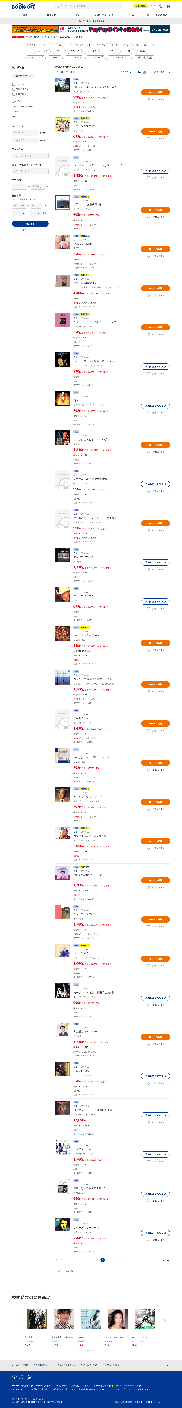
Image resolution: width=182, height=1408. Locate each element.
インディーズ (96, 57)
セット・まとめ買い (157, 15)
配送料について (43, 1365)
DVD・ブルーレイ (104, 15)
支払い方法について (67, 1365)
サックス (108, 51)
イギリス (92, 51)
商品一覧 (69, 1271)
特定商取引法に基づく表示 (64, 1389)
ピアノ (49, 45)
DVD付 (59, 51)
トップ (58, 1271)
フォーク (55, 57)
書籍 (25, 15)
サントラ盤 (42, 51)
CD (77, 15)
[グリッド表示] (144, 72)
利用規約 (86, 1386)
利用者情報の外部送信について (92, 1389)
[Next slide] (164, 1322)
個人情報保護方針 (101, 1386)
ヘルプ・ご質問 (21, 1365)
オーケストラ (144, 45)
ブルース (75, 51)
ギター (34, 45)
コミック (51, 15)
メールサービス (90, 1365)
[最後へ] (168, 1259)
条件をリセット (30, 230)
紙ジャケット (84, 45)
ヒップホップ (36, 57)
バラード (64, 45)
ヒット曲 (125, 51)
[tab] (88, 1350)
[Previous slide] (17, 1322)
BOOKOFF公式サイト (21, 1386)
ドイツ (102, 45)
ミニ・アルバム (121, 45)
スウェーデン (74, 57)
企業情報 (40, 1386)
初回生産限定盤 (144, 57)
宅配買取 (140, 6)
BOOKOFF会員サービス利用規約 (63, 1386)
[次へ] (164, 1259)
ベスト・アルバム (119, 57)
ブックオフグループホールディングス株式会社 (127, 1389)
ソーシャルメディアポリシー (126, 1386)
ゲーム (130, 15)
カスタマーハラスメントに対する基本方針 (29, 1389)
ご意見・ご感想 (112, 1365)
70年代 (141, 51)
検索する (30, 223)
